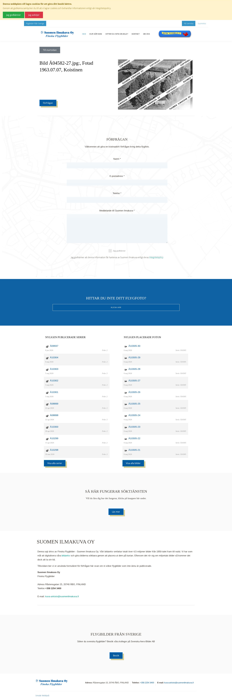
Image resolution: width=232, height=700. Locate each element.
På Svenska (188, 23)
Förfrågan (48, 102)
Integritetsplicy (156, 257)
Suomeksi (202, 23)
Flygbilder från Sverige (35, 23)
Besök (116, 655)
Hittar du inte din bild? (117, 34)
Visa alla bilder (133, 463)
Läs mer (116, 511)
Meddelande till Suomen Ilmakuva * (117, 210)
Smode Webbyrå (42, 695)
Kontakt (136, 34)
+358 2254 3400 (147, 682)
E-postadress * (117, 176)
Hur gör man (95, 34)
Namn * (117, 159)
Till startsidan (50, 50)
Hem (84, 34)
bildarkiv (66, 555)
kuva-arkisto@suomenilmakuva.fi (62, 596)
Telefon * (117, 193)
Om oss (146, 34)
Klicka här (116, 307)
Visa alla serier (54, 463)
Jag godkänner (119, 251)
